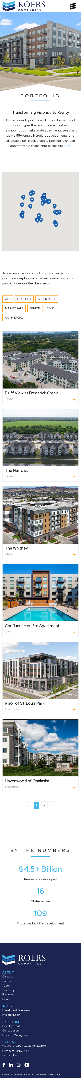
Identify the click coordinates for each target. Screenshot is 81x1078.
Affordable (47, 299)
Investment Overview (16, 1010)
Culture (7, 981)
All (7, 299)
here (67, 146)
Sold (50, 308)
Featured (24, 299)
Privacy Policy (54, 1074)
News (5, 999)
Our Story (8, 990)
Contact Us (9, 1055)
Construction (10, 1030)
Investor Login (11, 1015)
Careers (7, 976)
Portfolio (7, 994)
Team (6, 985)
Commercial (14, 317)
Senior (35, 308)
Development (11, 1026)
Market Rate (14, 308)
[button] (54, 206)
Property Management (16, 1035)
